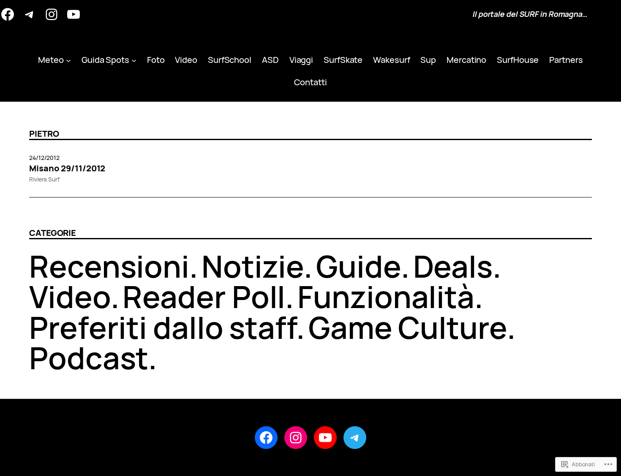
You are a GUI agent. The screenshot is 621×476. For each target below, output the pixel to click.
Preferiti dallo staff (162, 327)
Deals (453, 266)
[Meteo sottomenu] (68, 59)
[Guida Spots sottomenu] (133, 59)
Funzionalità (385, 296)
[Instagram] (51, 14)
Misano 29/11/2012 (67, 168)
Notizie (253, 266)
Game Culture (407, 327)
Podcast (88, 357)
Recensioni (109, 266)
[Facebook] (7, 14)
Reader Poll (204, 296)
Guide (358, 266)
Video (70, 296)
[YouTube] (73, 14)
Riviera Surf (44, 179)
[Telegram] (29, 14)
